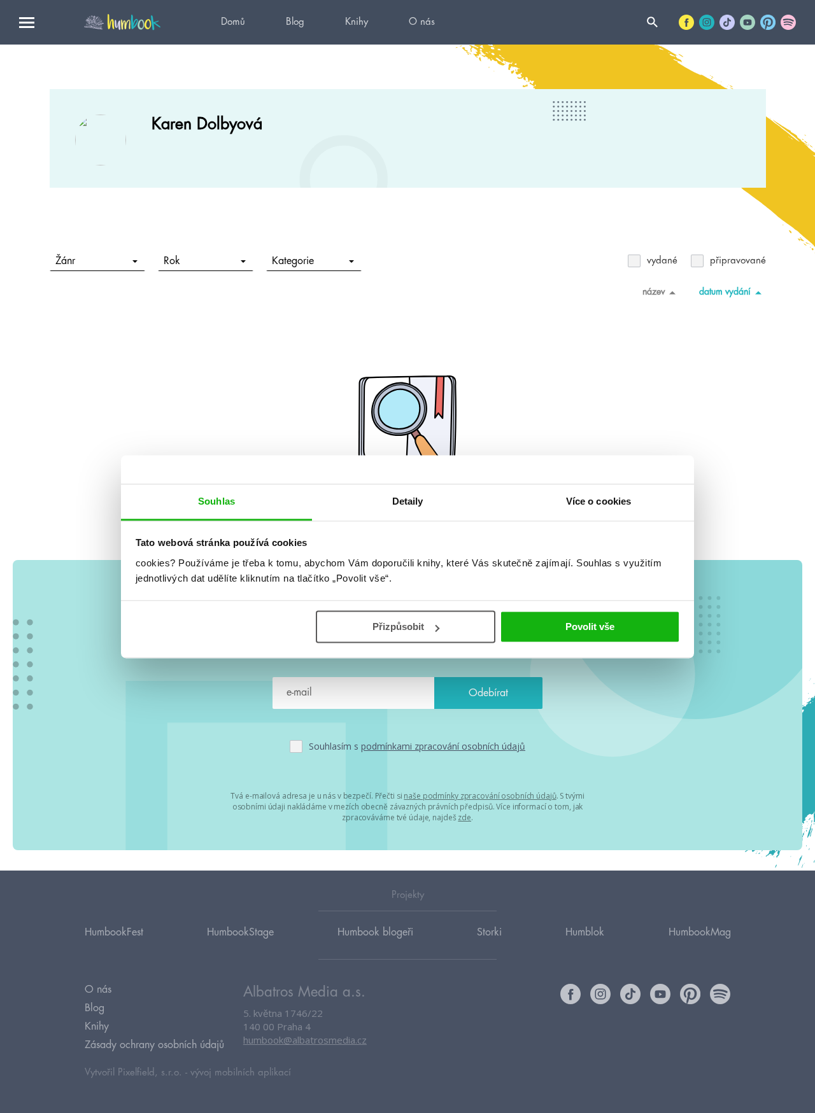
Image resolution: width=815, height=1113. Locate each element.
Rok (172, 261)
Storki (489, 932)
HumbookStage (240, 932)
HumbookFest (114, 932)
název (653, 291)
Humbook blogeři (375, 932)
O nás (422, 22)
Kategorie (293, 261)
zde (464, 817)
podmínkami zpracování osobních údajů (443, 746)
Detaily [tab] (407, 501)
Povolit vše (589, 626)
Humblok (584, 932)
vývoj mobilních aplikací (240, 1072)
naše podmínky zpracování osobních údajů (480, 795)
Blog (295, 22)
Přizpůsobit (398, 626)
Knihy (356, 22)
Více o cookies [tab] (598, 501)
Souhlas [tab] (216, 501)
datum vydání (725, 291)
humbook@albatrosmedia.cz (305, 1039)
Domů (233, 22)
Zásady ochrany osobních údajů (154, 1045)
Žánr (65, 261)
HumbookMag (700, 932)
